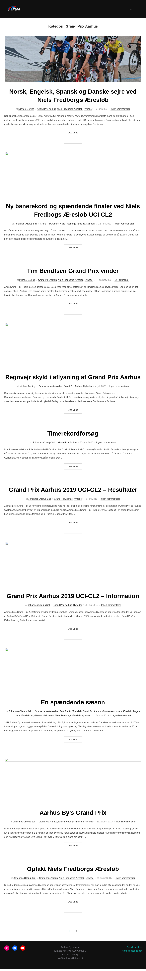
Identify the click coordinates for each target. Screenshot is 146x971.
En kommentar (121, 280)
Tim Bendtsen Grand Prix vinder (73, 270)
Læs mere (75, 133)
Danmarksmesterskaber (50, 386)
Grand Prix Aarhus (46, 109)
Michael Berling (26, 109)
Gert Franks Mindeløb (71, 711)
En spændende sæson (73, 702)
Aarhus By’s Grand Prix (72, 812)
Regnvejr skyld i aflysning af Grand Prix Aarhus (73, 377)
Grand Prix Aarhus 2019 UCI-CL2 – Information (73, 596)
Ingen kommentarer (120, 109)
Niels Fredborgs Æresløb (70, 109)
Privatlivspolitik (134, 947)
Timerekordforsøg (72, 433)
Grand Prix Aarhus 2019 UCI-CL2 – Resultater (73, 489)
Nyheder (88, 109)
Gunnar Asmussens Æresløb (116, 711)
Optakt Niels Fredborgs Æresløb (73, 869)
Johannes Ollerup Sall (25, 223)
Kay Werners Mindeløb (42, 715)
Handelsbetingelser (132, 951)
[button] (140, 4)
